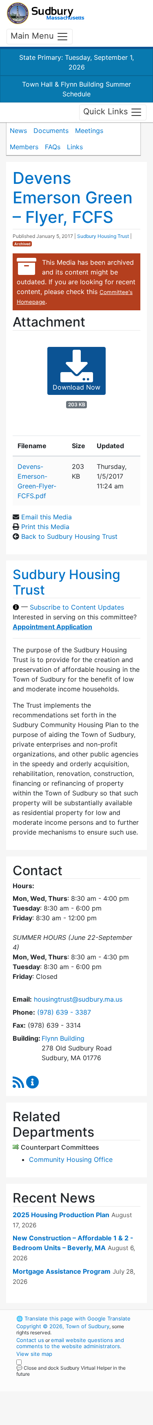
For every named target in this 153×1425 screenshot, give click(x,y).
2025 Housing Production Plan (61, 1215)
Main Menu (33, 36)
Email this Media (46, 517)
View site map (34, 1354)
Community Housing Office (71, 1159)
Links (75, 147)
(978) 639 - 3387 (64, 1012)
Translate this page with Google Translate (73, 1318)
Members (24, 147)
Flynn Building (63, 1038)
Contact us (30, 1340)
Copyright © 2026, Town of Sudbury (62, 1326)
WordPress (52, 1381)
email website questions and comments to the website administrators (70, 1343)
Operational (66, 1420)
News (18, 130)
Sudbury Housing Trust (103, 236)
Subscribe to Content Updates (77, 607)
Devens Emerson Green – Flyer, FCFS (73, 197)
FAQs (52, 147)
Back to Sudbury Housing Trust (69, 536)
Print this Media (45, 527)
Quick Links (106, 112)
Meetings (89, 130)
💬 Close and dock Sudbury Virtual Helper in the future (71, 1371)
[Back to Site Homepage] (45, 13)
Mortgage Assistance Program (62, 1271)
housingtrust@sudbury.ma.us (78, 999)
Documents (51, 130)
